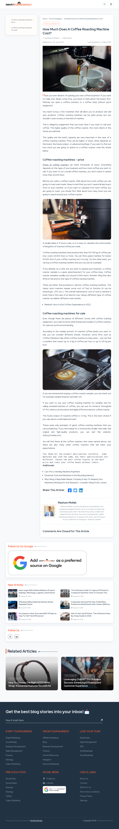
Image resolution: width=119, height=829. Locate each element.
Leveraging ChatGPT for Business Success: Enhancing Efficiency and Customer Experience (82, 682)
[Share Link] (70, 490)
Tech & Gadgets (55, 19)
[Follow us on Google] (47, 563)
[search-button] (104, 4)
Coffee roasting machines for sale (21, 29)
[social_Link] (10, 637)
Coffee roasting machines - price (22, 21)
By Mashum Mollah (52, 38)
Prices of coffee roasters (56, 164)
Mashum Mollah (67, 502)
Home (45, 19)
